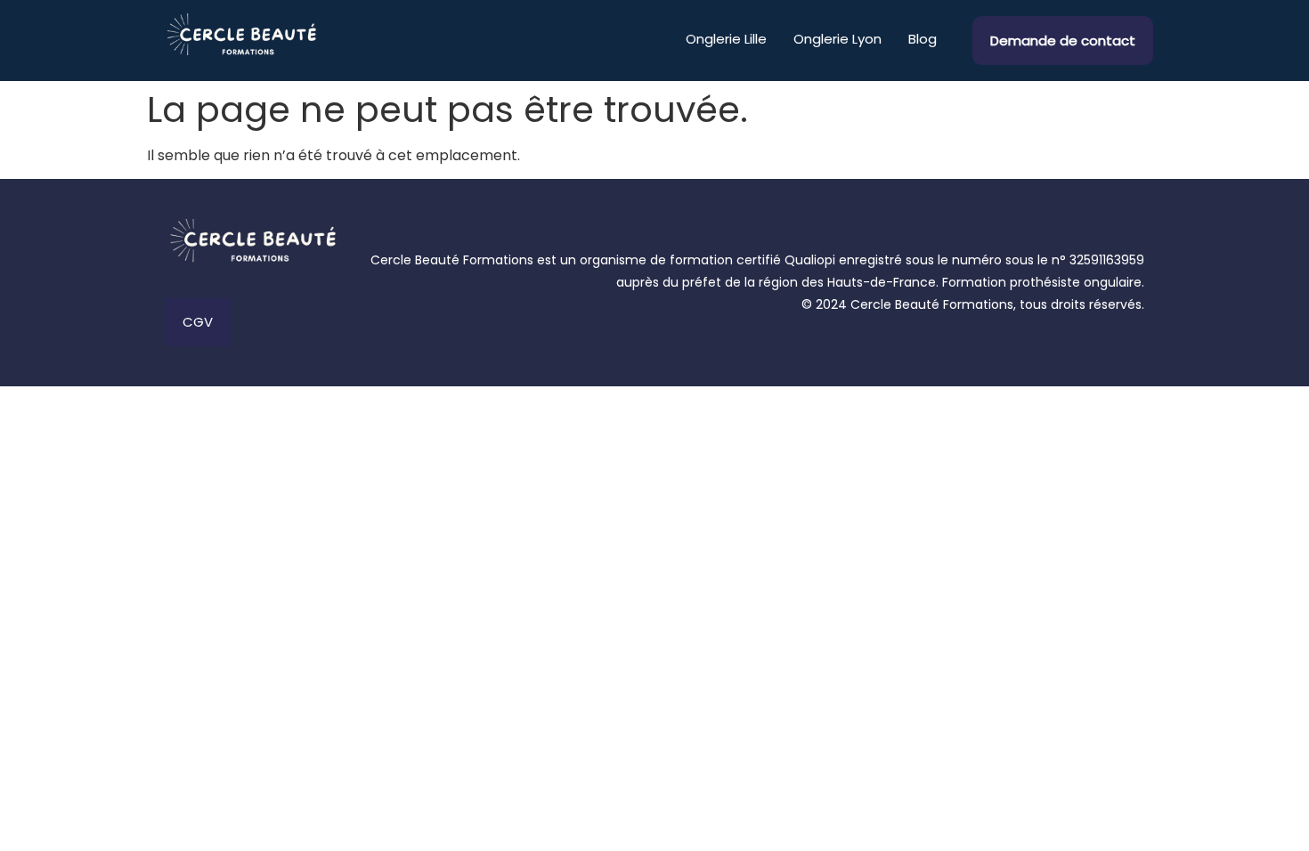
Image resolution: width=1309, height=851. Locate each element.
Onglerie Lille (726, 38)
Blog (922, 38)
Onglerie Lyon (837, 38)
